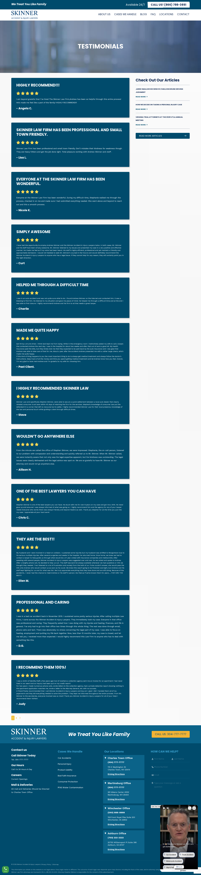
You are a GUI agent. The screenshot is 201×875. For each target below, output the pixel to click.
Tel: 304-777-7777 (19, 759)
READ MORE (141, 97)
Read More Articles (150, 135)
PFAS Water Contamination (70, 787)
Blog (143, 14)
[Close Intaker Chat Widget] (194, 808)
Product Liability (65, 770)
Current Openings (19, 779)
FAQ (153, 14)
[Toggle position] (189, 808)
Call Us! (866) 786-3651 (168, 5)
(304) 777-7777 (116, 762)
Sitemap (56, 864)
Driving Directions (116, 774)
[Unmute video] (164, 808)
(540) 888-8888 (116, 812)
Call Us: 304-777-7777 (170, 734)
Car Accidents (64, 758)
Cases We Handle (125, 14)
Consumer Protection (68, 781)
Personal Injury (64, 764)
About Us (104, 14)
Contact (183, 14)
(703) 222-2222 (116, 837)
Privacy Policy (46, 864)
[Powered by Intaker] (183, 870)
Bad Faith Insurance (67, 775)
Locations (166, 14)
